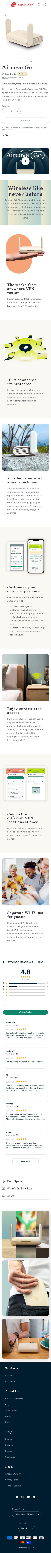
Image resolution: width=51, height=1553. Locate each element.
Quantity (5, 106)
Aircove (8, 1375)
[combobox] (5, 1003)
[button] (7, 4)
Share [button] (7, 135)
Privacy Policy (11, 1480)
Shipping (5, 77)
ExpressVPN (29, 1547)
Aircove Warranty (13, 1474)
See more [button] (38, 1038)
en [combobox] (42, 962)
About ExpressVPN (14, 1398)
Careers (8, 1416)
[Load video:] (25, 161)
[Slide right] (31, 61)
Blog (7, 1404)
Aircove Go (10, 1381)
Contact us (10, 1457)
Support (9, 1439)
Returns (8, 1451)
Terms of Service (13, 1486)
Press (7, 1422)
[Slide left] (20, 61)
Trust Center (11, 1410)
